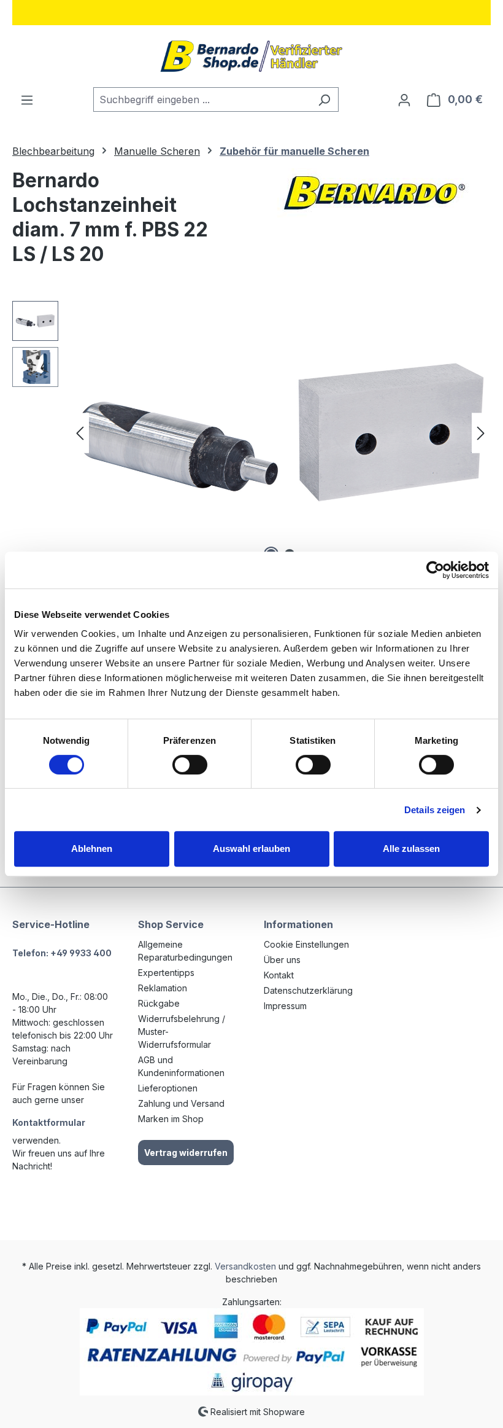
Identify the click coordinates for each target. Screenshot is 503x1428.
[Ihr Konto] (404, 99)
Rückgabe (159, 1003)
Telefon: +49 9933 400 (62, 953)
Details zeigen (434, 810)
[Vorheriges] (80, 433)
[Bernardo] (374, 192)
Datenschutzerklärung (308, 990)
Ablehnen (91, 848)
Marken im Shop (171, 1119)
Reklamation (162, 988)
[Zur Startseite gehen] (251, 56)
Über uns (282, 959)
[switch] (189, 764)
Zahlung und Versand (181, 1103)
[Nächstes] (481, 433)
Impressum (285, 1006)
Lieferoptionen (168, 1088)
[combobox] (201, 99)
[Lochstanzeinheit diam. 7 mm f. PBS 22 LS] (280, 433)
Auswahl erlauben (251, 848)
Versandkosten (245, 1266)
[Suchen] (324, 99)
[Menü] (27, 99)
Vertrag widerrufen (186, 1152)
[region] (251, 433)
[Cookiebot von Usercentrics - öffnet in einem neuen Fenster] (435, 570)
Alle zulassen (411, 848)
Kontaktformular (48, 1122)
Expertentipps (166, 972)
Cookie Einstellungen (306, 944)
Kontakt (279, 975)
